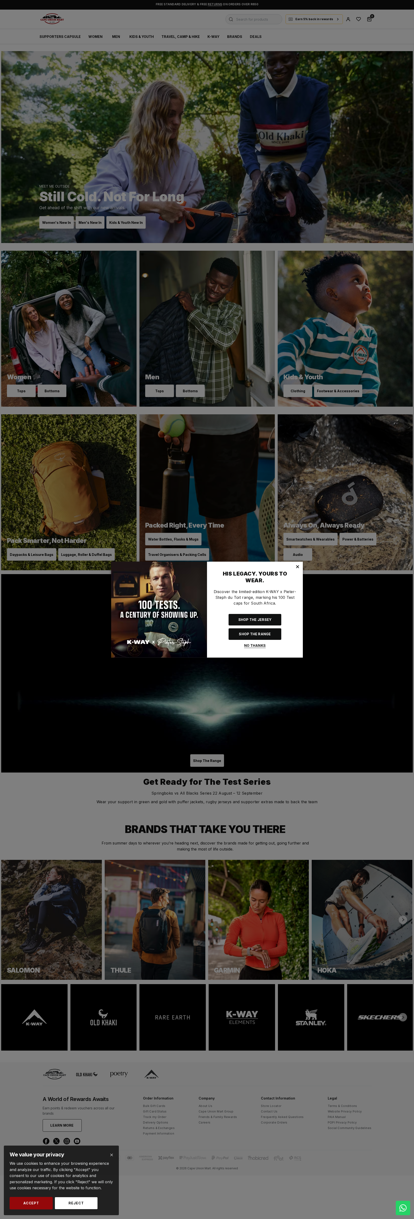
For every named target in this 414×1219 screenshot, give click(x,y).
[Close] (111, 1155)
